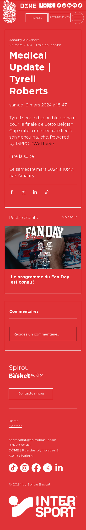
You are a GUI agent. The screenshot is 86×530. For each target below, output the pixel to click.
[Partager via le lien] (46, 192)
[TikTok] (80, 5)
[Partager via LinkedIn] (35, 192)
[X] (47, 467)
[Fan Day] (43, 247)
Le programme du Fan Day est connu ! (40, 280)
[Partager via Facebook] (11, 192)
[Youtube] (74, 5)
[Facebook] (59, 5)
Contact (15, 426)
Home (14, 421)
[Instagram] (64, 5)
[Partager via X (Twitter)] (23, 192)
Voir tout (69, 217)
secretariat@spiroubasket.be (32, 440)
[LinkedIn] (69, 5)
